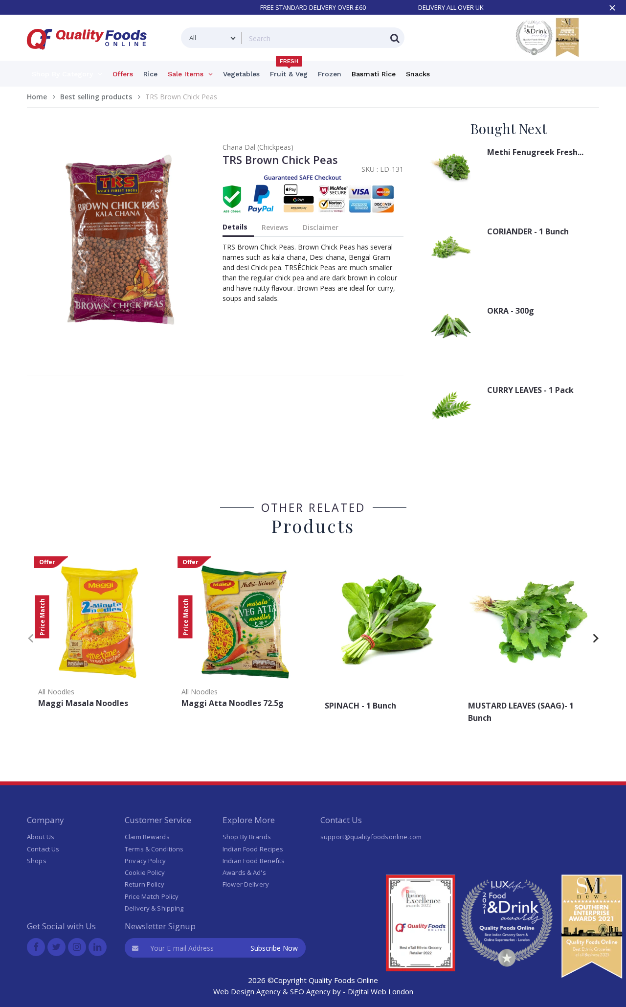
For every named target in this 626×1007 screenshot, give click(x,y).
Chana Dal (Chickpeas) (258, 147)
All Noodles (56, 691)
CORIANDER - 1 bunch (528, 231)
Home (37, 96)
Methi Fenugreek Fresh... (535, 152)
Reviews (275, 227)
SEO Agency (310, 991)
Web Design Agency (247, 991)
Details (235, 226)
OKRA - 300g (510, 310)
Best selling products (96, 96)
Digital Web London (380, 991)
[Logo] (90, 55)
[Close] (612, 8)
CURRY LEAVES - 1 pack (530, 390)
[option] (98, 635)
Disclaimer (320, 227)
